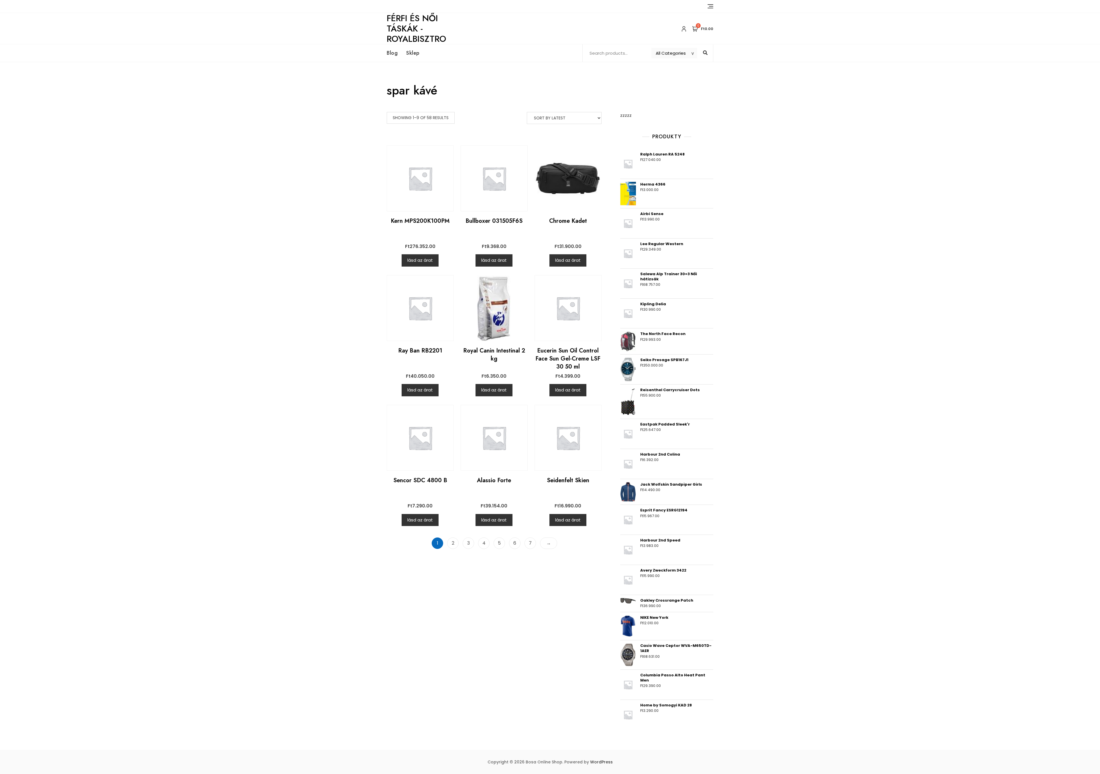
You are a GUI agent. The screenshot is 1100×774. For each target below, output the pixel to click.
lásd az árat (420, 260)
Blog (392, 53)
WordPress (601, 762)
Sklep (413, 53)
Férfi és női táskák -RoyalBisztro (416, 28)
